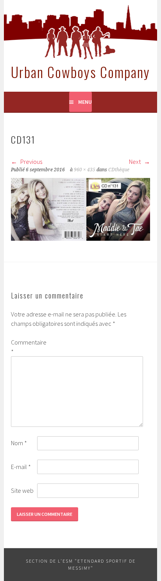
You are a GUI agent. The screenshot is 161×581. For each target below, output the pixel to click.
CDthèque (118, 169)
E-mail (21, 467)
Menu (85, 101)
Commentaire (23, 346)
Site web (22, 490)
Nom (19, 443)
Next (135, 161)
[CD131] (80, 238)
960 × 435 (84, 169)
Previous (30, 161)
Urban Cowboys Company (80, 71)
